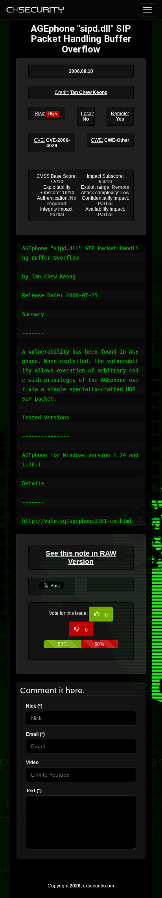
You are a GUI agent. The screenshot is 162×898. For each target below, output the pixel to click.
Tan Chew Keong (88, 92)
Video (32, 762)
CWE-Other (116, 140)
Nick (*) (34, 706)
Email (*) (35, 734)
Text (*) (34, 790)
